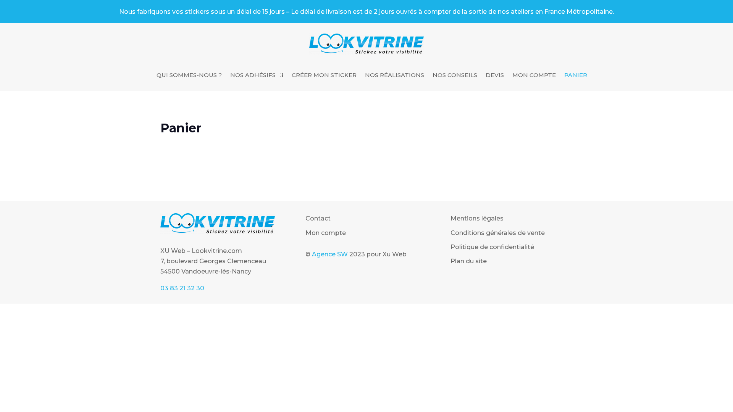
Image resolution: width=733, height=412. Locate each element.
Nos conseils (455, 75)
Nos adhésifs (253, 75)
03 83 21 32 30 (182, 288)
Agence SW (330, 254)
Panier (575, 75)
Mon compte (534, 75)
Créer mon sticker (324, 75)
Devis (495, 75)
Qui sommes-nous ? (189, 75)
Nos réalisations (394, 75)
